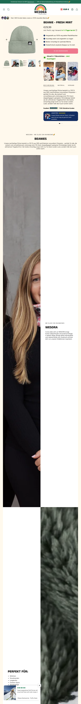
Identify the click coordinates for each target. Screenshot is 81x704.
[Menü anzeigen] (4, 9)
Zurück (7, 40)
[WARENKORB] (77, 9)
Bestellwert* (31, 1)
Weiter (37, 40)
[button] (39, 685)
